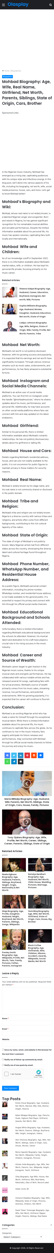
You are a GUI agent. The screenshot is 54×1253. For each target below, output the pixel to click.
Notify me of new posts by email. (18, 1065)
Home (6, 71)
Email (5, 1029)
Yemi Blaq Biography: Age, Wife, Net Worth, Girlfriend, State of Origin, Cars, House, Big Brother (40, 916)
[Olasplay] (18, 4)
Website (5, 1039)
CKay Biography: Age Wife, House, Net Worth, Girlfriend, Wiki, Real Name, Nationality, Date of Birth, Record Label (32, 1179)
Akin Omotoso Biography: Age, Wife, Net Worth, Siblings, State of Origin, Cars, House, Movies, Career (33, 1143)
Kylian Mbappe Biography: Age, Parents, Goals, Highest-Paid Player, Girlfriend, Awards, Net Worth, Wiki (32, 1118)
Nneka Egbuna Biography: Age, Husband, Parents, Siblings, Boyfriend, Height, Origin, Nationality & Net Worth (11, 882)
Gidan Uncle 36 (22, 1189)
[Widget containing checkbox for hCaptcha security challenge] (23, 1074)
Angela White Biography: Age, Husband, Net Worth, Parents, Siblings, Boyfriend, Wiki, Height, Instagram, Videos (32, 1130)
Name (5, 1018)
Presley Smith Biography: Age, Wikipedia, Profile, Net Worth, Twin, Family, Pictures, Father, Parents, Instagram (13, 959)
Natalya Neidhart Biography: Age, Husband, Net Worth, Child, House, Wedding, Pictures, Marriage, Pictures (39, 881)
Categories (6, 1233)
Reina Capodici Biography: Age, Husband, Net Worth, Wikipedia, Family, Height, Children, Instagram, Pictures (33, 1155)
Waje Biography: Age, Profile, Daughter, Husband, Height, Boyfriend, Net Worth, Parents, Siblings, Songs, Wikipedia (13, 918)
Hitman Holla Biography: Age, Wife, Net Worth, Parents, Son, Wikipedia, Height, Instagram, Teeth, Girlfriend (32, 1167)
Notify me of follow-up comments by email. (23, 1059)
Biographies (16, 71)
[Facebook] (7, 755)
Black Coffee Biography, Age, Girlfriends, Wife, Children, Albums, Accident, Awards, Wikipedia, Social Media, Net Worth (37, 953)
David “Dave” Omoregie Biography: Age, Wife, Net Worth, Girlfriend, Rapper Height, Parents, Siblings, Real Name (32, 1213)
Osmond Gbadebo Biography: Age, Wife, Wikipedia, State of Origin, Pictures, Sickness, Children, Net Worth (32, 1201)
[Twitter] (14, 755)
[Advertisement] (27, 39)
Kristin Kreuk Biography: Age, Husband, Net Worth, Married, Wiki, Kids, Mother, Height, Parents (32, 1106)
